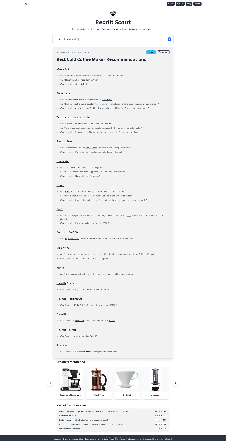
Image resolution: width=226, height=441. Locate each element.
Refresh (165, 52)
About (197, 4)
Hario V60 (62, 161)
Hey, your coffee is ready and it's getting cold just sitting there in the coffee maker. (112, 424)
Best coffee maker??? (112, 416)
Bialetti (84, 84)
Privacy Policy (116, 437)
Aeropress (63, 93)
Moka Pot (62, 69)
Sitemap (108, 437)
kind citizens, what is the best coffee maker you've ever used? (112, 420)
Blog (189, 4)
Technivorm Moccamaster (73, 117)
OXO (59, 209)
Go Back (151, 52)
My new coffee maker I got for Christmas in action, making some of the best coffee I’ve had (112, 411)
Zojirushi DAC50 (67, 232)
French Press (65, 141)
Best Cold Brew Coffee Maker (112, 428)
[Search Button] (169, 39)
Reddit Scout (113, 22)
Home (170, 4)
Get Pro (180, 4)
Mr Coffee (63, 248)
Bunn (60, 185)
